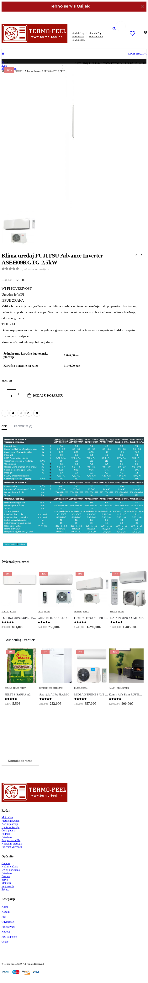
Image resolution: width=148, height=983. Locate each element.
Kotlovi (6, 931)
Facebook (5, 413)
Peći (4, 916)
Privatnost (7, 837)
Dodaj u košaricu (48, 395)
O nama (6, 863)
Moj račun (7, 817)
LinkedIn (21, 413)
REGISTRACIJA (137, 53)
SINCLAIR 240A (96, 36)
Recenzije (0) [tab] (23, 426)
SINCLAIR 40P (78, 36)
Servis (5, 879)
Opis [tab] (4, 426)
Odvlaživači (8, 921)
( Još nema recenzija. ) (35, 269)
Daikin (77, 611)
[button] (4, 561)
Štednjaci (23, 688)
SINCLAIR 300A (79, 40)
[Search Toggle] (114, 28)
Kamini (90, 688)
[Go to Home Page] (3, 62)
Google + (28, 413)
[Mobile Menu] (4, 53)
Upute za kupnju (10, 827)
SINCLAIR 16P (78, 33)
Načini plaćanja (10, 823)
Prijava (5, 889)
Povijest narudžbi (11, 840)
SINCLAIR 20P (95, 33)
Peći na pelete (9, 936)
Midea (49, 688)
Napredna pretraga (12, 843)
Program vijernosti (12, 846)
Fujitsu (41, 611)
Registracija (8, 886)
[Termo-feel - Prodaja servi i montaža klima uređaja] (34, 33)
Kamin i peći (10, 688)
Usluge (112, 688)
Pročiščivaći (8, 926)
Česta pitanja (8, 830)
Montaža (6, 882)
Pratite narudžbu (10, 820)
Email (36, 413)
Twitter (12, 413)
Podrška (6, 833)
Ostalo (5, 941)
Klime (11, 611)
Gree (4, 611)
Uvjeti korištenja (11, 869)
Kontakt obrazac (20, 760)
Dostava (6, 876)
